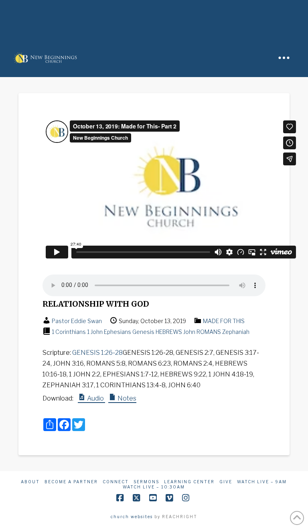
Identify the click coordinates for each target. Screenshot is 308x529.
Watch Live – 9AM (262, 481)
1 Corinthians (69, 331)
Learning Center (189, 481)
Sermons (146, 481)
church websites (132, 516)
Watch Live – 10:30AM (154, 486)
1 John (95, 331)
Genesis (143, 331)
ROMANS (209, 331)
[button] (284, 58)
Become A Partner (71, 481)
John (189, 331)
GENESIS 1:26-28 (97, 352)
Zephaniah (235, 331)
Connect (116, 481)
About (30, 481)
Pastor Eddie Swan (77, 320)
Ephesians (117, 331)
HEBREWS (169, 331)
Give (225, 481)
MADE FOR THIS (224, 320)
